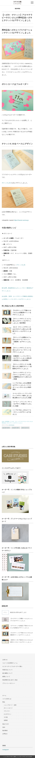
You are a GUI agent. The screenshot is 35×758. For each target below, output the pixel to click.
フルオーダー (15, 427)
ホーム (4, 695)
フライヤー (7, 711)
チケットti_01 (6, 183)
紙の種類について (7, 673)
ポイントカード (8, 708)
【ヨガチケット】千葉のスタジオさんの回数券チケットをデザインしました (22, 312)
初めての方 (5, 724)
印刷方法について (7, 669)
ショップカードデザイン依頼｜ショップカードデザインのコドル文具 (18, 756)
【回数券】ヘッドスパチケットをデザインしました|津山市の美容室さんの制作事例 (22, 358)
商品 (3, 702)
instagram (5, 749)
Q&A (3, 727)
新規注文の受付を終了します (18, 612)
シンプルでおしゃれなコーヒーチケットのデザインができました (22, 412)
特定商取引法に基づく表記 (10, 680)
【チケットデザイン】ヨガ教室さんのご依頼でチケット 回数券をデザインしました (22, 366)
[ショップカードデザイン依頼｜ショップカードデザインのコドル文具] (17, 2)
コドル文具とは (6, 698)
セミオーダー (6, 427)
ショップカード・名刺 (10, 705)
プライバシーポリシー (8, 683)
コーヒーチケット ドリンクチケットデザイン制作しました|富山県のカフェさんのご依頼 (22, 395)
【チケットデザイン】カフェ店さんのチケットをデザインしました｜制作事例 (22, 321)
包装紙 (6, 720)
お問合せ (4, 733)
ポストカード (25, 427)
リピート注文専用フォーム (10, 663)
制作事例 (17, 8)
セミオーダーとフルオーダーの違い (12, 666)
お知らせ (4, 659)
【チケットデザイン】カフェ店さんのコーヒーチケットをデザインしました (22, 350)
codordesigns (11, 425)
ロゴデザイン (7, 714)
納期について (6, 676)
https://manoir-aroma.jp (21, 220)
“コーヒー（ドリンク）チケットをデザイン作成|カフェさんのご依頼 (22, 404)
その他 (6, 717)
